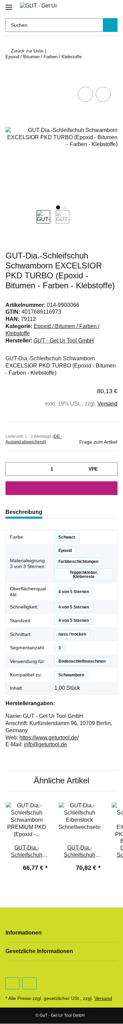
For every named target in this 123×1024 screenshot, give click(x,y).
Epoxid (65, 550)
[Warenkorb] (111, 8)
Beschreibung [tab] (23, 512)
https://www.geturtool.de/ (49, 737)
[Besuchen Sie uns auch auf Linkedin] (29, 983)
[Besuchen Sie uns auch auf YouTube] (12, 983)
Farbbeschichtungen (78, 561)
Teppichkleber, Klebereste (84, 574)
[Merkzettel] (100, 8)
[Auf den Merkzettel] (103, 94)
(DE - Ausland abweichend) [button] (33, 439)
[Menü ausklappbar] (8, 4)
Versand (107, 404)
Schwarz (66, 537)
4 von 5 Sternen (73, 591)
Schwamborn (71, 675)
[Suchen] (110, 25)
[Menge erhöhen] (109, 468)
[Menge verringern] (13, 468)
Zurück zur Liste (27, 50)
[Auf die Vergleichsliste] (85, 94)
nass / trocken (72, 634)
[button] (88, 8)
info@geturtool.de (45, 744)
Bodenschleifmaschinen (82, 661)
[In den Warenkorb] (10, 77)
